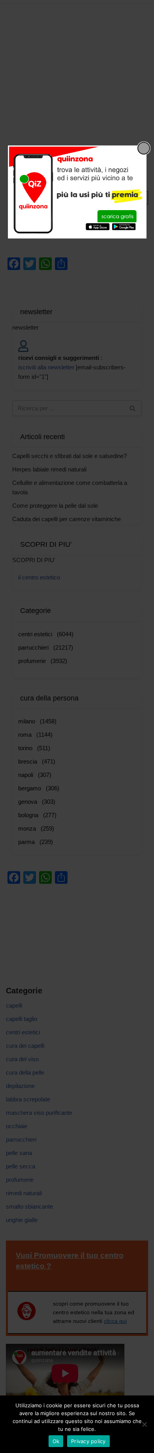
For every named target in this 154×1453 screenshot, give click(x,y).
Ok (56, 1441)
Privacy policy (88, 1441)
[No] (144, 1424)
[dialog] (77, 191)
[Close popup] (144, 148)
